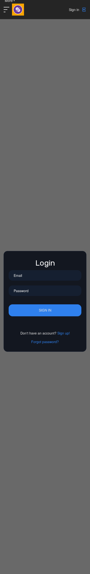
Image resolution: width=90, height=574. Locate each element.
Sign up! (63, 333)
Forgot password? (45, 341)
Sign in (45, 310)
